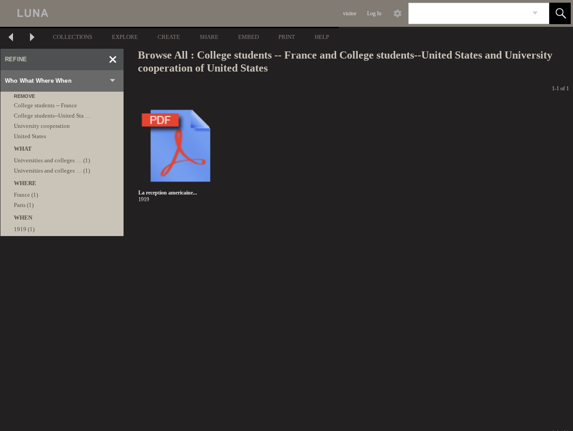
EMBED (248, 37)
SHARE (209, 37)
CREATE (169, 37)
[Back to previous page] (10, 38)
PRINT (286, 37)
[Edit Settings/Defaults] (397, 13)
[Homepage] (169, 13)
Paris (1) (24, 205)
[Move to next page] (32, 38)
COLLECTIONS (72, 37)
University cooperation (42, 126)
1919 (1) (24, 229)
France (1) (26, 194)
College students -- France (45, 105)
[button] (560, 13)
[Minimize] (113, 59)
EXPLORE (125, 37)
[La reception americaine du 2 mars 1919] (180, 146)
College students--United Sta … (52, 115)
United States (30, 136)
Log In (374, 13)
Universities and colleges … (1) (52, 160)
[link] (535, 13)
